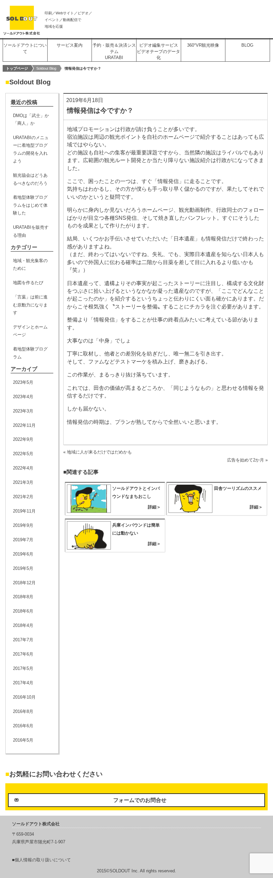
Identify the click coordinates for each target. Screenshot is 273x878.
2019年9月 (23, 525)
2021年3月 (23, 482)
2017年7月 (23, 639)
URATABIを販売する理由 (31, 231)
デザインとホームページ (30, 330)
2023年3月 (23, 410)
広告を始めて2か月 (245, 460)
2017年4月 (23, 682)
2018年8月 (23, 596)
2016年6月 (23, 725)
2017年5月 (23, 668)
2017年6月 (23, 654)
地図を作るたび (28, 282)
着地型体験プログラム (30, 352)
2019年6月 (23, 554)
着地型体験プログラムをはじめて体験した (30, 205)
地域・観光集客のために (30, 264)
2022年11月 (24, 425)
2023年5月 (23, 382)
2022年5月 (23, 453)
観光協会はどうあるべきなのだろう (30, 179)
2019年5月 (23, 568)
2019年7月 (23, 539)
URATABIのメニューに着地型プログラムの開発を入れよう (31, 149)
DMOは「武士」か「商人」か (31, 119)
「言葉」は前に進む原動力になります (30, 304)
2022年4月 (23, 468)
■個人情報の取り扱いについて (41, 859)
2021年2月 (23, 496)
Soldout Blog (46, 68)
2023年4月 (23, 396)
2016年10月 (24, 697)
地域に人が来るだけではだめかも (99, 452)
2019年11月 (24, 511)
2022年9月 (23, 439)
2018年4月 (23, 625)
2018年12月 (24, 582)
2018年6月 (23, 611)
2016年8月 (23, 711)
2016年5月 (23, 740)
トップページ (17, 68)
